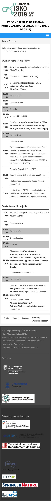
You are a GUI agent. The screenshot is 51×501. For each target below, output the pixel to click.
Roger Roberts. (26, 86)
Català (6, 318)
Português (26, 318)
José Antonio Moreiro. (29, 125)
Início (4, 41)
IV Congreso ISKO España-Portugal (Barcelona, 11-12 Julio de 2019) (25, 25)
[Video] (35, 76)
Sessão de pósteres (18, 115)
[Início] (25, 9)
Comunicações (16, 102)
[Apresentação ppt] (39, 128)
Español (15, 318)
